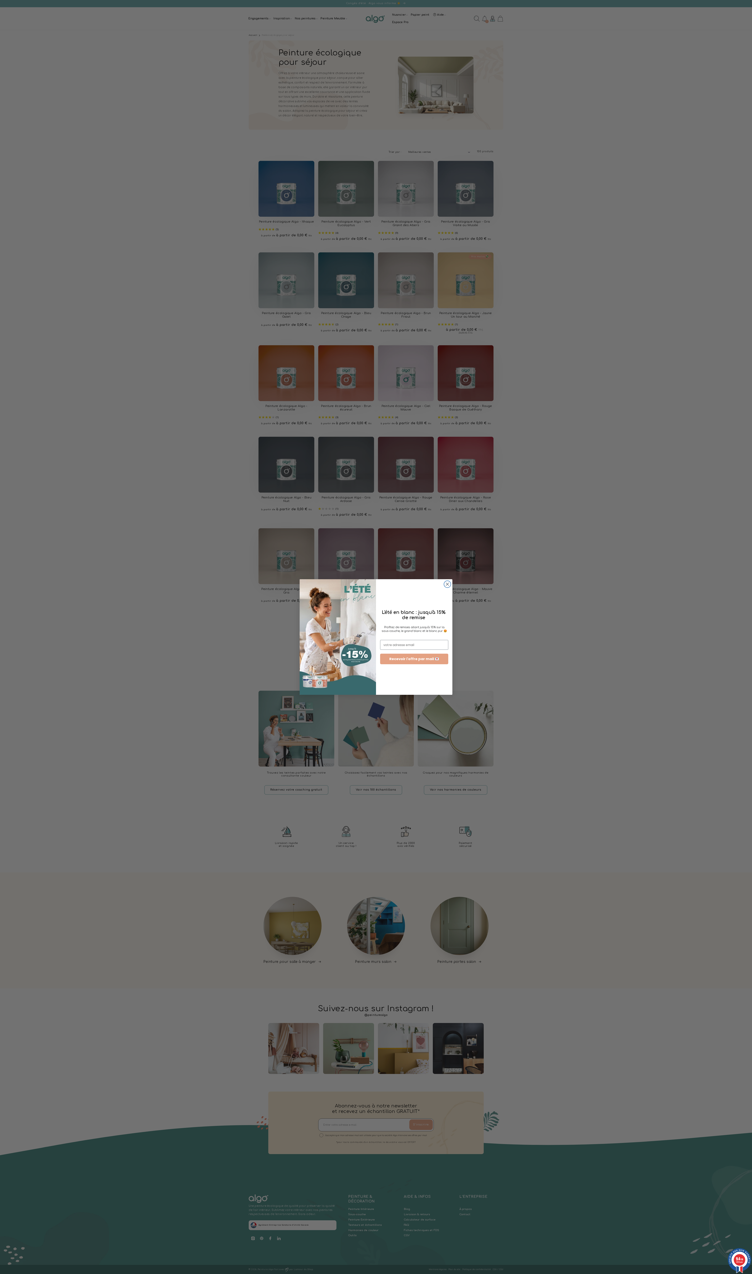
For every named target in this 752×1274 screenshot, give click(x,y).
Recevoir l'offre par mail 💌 (414, 658)
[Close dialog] (447, 584)
